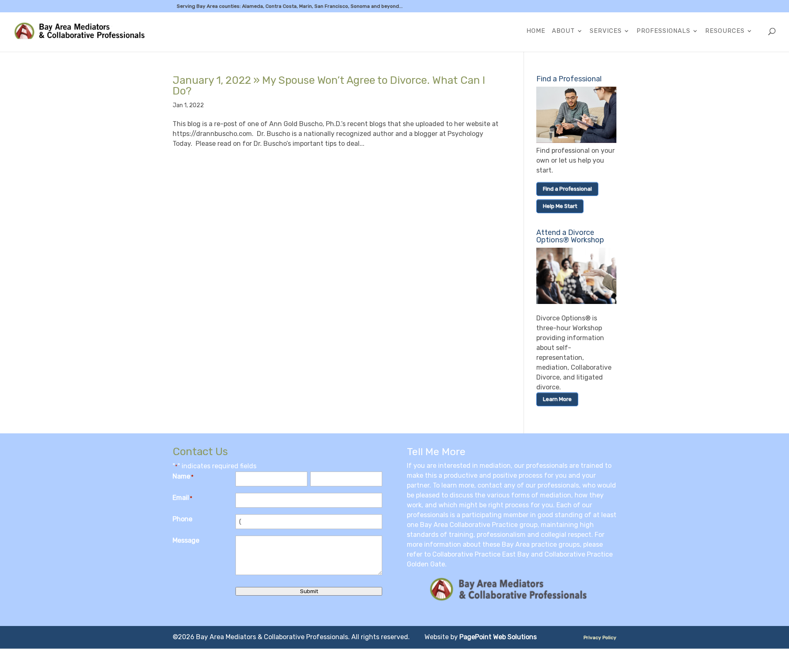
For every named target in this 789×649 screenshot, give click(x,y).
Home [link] (535, 31)
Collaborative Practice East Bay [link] (480, 554)
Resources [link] (725, 31)
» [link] (329, 85)
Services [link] (606, 31)
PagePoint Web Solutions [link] (498, 637)
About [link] (563, 31)
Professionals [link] (663, 31)
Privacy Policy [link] (600, 637)
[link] (84, 31)
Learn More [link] (557, 399)
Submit (309, 591)
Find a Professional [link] (567, 189)
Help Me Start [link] (560, 206)
